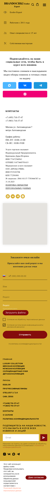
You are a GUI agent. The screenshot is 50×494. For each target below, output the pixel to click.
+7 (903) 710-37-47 (14, 120)
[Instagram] (25, 94)
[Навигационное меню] (44, 5)
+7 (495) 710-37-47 (14, 117)
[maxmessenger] (8, 196)
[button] (32, 4)
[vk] (13, 196)
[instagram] (23, 196)
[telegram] (18, 196)
